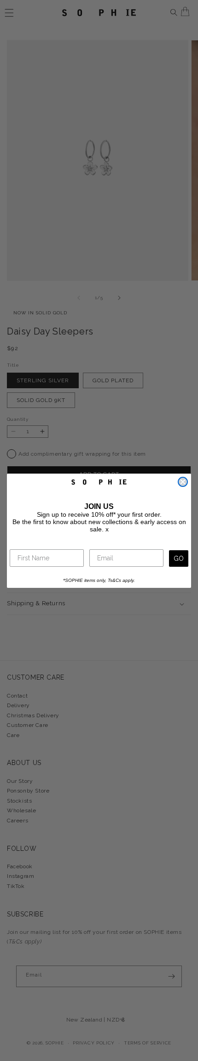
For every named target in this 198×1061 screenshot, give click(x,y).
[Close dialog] (182, 481)
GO (179, 558)
